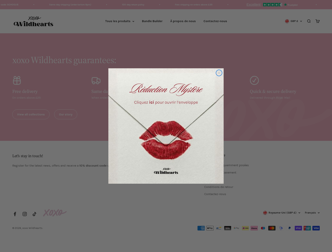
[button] (166, 126)
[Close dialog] (219, 73)
